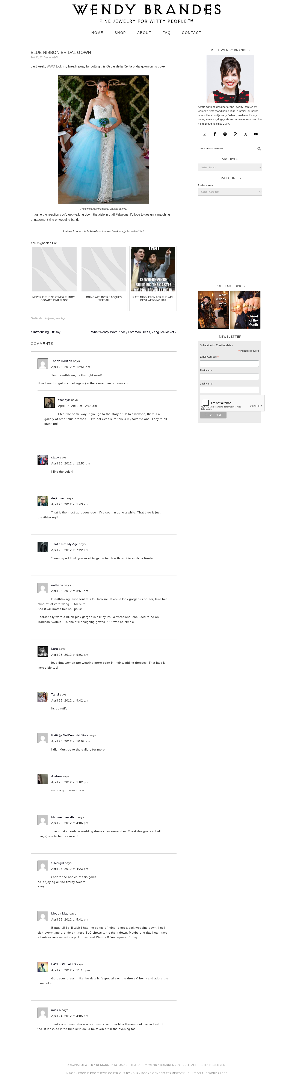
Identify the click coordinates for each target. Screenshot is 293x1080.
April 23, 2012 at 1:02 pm (69, 782)
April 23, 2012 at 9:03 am (69, 654)
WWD (51, 66)
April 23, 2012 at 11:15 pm (70, 970)
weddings (60, 318)
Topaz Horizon (61, 361)
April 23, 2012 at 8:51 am (69, 591)
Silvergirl (57, 863)
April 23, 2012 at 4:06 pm (69, 823)
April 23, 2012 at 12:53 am (70, 463)
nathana (57, 585)
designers (49, 318)
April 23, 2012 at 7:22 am (69, 550)
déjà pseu (58, 498)
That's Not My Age (64, 544)
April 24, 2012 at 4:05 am (69, 1016)
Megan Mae (60, 913)
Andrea (56, 776)
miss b (56, 1010)
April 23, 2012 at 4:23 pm (69, 868)
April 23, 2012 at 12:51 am (70, 367)
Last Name (206, 383)
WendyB (64, 399)
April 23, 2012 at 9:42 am (69, 700)
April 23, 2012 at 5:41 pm (69, 919)
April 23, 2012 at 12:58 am (77, 405)
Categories (205, 185)
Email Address (209, 357)
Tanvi (55, 694)
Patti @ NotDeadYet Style (69, 735)
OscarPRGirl (134, 231)
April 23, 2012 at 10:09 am (70, 741)
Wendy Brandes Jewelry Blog (146, 11)
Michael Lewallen (63, 817)
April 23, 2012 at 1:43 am (69, 504)
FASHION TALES (63, 964)
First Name (206, 370)
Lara (54, 648)
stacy (55, 457)
